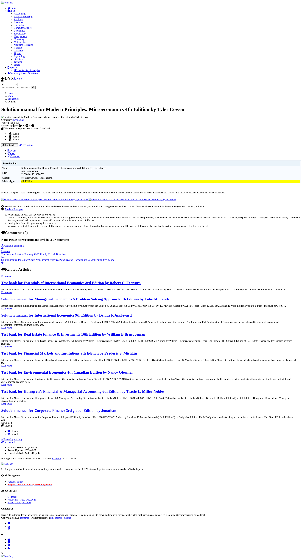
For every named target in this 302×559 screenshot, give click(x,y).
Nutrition (18, 50)
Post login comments (13, 245)
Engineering (20, 33)
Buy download (10, 145)
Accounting (19, 13)
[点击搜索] (33, 87)
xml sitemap (56, 517)
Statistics (18, 59)
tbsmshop (25, 517)
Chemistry (19, 25)
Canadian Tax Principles (28, 70)
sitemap (68, 517)
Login (19, 78)
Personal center (15, 481)
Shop (12, 10)
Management (20, 36)
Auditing (18, 19)
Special (13, 67)
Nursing (18, 47)
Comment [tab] (15, 156)
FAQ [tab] (12, 153)
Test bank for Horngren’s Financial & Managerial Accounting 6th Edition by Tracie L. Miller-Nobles (82, 391)
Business (18, 22)
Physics (17, 53)
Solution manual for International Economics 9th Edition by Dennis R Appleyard (66, 315)
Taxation (18, 62)
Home (13, 8)
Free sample (28, 145)
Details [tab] (12, 150)
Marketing (19, 39)
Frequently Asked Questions (24, 73)
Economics (19, 30)
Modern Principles (14, 209)
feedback (56, 458)
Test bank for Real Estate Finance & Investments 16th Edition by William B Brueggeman (73, 334)
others (17, 64)
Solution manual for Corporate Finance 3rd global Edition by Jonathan (58, 410)
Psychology (19, 56)
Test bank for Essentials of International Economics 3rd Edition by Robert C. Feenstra (71, 283)
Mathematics (20, 42)
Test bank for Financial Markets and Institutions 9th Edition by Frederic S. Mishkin (69, 353)
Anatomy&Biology (23, 16)
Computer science (23, 27)
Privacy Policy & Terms (19, 502)
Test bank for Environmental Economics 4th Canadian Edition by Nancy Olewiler (67, 372)
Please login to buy (12, 439)
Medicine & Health (23, 45)
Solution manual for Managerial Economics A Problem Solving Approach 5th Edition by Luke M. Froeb (85, 299)
